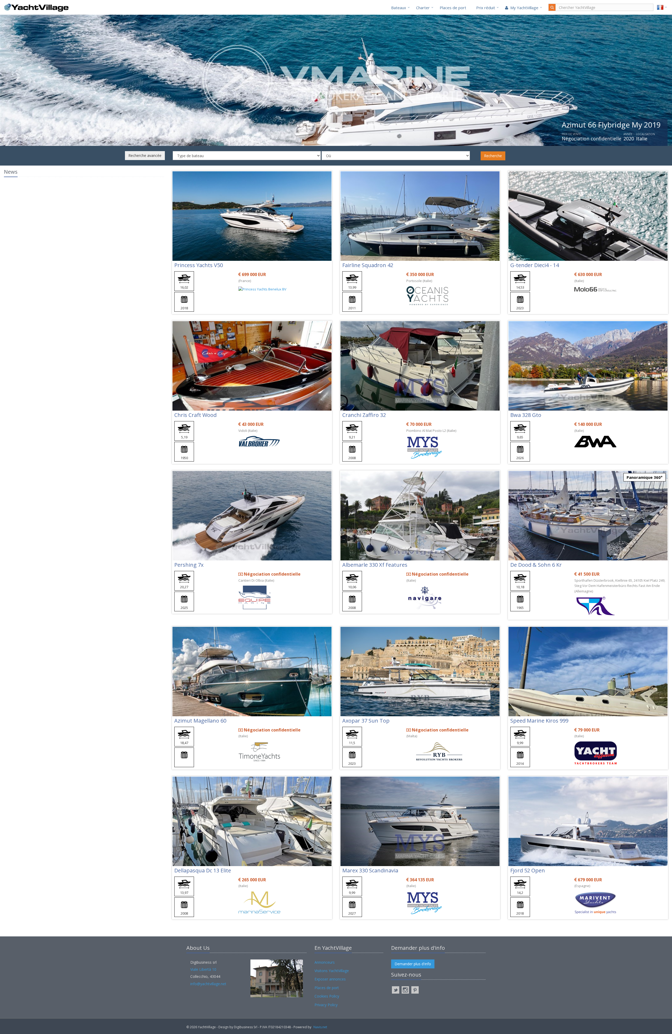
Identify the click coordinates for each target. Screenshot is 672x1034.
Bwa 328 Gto (525, 414)
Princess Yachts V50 (198, 265)
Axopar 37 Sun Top (366, 720)
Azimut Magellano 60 (200, 720)
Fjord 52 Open (527, 870)
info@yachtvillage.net (208, 983)
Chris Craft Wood (195, 414)
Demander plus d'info (413, 963)
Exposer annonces (330, 979)
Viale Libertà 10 (203, 969)
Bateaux (398, 7)
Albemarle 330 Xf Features (374, 564)
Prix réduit (485, 7)
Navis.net (320, 1027)
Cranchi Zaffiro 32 (364, 414)
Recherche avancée (144, 155)
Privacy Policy (326, 1004)
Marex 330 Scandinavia (370, 870)
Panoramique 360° (645, 477)
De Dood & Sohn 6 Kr (536, 564)
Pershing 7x (188, 564)
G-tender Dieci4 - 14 (534, 265)
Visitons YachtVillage (331, 970)
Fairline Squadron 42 (367, 265)
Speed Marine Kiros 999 (539, 720)
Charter (423, 7)
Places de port (453, 7)
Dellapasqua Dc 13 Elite (202, 870)
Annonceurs (324, 962)
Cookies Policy (326, 996)
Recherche (493, 155)
